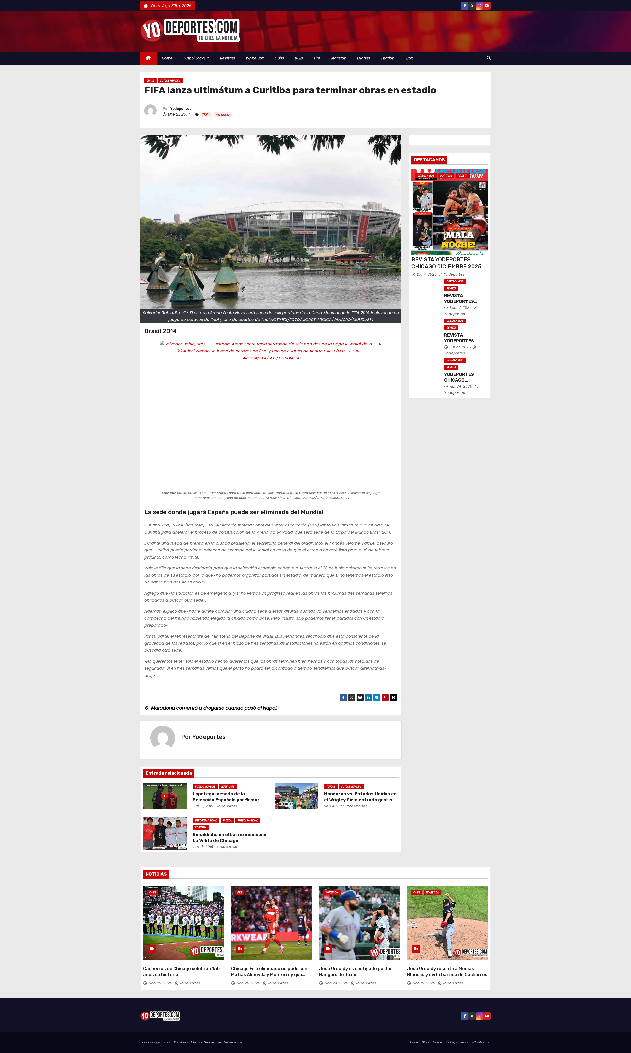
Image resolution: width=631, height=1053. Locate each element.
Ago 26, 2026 (249, 983)
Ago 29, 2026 (161, 983)
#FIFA (205, 115)
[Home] (148, 58)
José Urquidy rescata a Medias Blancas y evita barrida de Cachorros (447, 971)
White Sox (255, 58)
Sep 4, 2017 (334, 806)
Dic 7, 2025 (427, 274)
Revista (462, 176)
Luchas (363, 58)
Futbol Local (195, 58)
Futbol (331, 787)
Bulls (299, 58)
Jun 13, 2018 (203, 806)
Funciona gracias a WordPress (165, 1042)
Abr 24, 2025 (461, 386)
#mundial (223, 115)
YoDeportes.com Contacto (467, 1042)
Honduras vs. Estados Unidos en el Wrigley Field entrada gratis (360, 797)
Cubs (279, 58)
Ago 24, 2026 (337, 983)
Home (167, 58)
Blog (425, 1042)
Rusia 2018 (227, 787)
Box (409, 58)
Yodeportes (180, 109)
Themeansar (232, 1042)
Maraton (339, 58)
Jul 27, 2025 (461, 347)
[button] (489, 58)
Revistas (227, 58)
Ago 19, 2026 (424, 983)
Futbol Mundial (170, 81)
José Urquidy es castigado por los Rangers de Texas (356, 971)
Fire (317, 58)
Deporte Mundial (206, 820)
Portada (201, 827)
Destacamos (426, 176)
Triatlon (387, 58)
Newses (210, 1042)
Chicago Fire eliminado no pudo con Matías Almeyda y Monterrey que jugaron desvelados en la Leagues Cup (269, 977)
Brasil (150, 81)
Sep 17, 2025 (461, 307)
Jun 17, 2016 (203, 846)
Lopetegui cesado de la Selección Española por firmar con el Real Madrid (226, 800)
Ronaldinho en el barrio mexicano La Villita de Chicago (229, 837)
